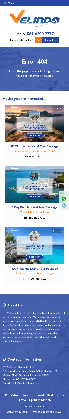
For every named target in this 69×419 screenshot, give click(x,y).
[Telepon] (64, 205)
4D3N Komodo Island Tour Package (35, 146)
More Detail (38, 123)
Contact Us (50, 40)
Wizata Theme (32, 406)
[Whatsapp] (64, 198)
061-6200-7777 (40, 33)
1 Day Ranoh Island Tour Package (34, 207)
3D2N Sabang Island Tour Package (34, 268)
